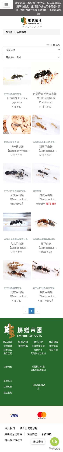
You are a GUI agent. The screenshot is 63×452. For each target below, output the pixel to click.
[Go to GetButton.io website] (54, 448)
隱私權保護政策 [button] (13, 440)
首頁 (10, 32)
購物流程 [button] (32, 434)
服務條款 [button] (46, 434)
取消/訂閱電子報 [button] (28, 428)
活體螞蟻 (21, 32)
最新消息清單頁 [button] (13, 434)
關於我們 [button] (10, 428)
